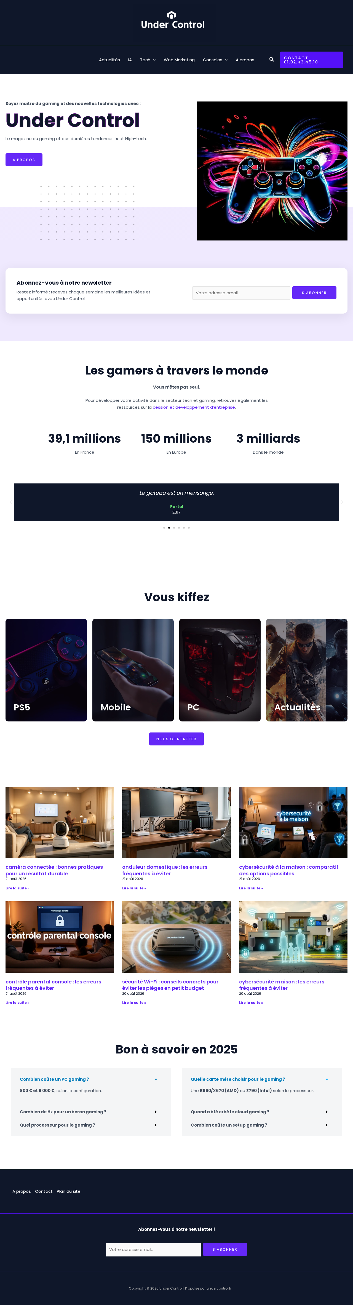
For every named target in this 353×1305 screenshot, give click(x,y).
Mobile (116, 707)
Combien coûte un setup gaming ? (229, 1125)
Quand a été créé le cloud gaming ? (230, 1112)
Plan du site (69, 1191)
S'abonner (314, 292)
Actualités (297, 707)
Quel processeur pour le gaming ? (57, 1125)
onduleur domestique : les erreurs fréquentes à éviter (164, 870)
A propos (21, 1191)
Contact (44, 1191)
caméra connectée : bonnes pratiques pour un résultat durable (54, 870)
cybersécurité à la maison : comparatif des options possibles (288, 870)
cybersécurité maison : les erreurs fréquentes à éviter (281, 984)
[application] (153, 60)
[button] (271, 60)
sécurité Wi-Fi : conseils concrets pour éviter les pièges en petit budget (170, 984)
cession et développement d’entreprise (194, 407)
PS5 (22, 707)
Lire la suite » (18, 888)
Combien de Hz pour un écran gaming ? (63, 1112)
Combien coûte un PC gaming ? (54, 1079)
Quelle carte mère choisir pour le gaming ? (238, 1079)
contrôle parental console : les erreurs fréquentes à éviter (53, 984)
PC (193, 707)
